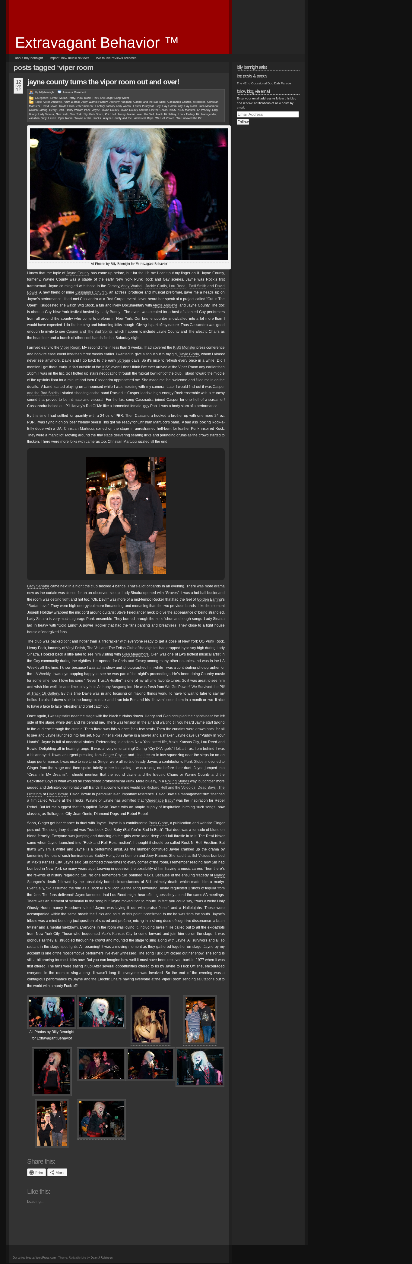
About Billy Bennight (29, 58)
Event (54, 97)
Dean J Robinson (102, 1257)
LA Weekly (203, 110)
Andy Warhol (72, 101)
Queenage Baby (160, 800)
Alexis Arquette (52, 101)
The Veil (149, 114)
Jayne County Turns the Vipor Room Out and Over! (103, 82)
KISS (173, 110)
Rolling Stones (177, 781)
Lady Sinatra (46, 114)
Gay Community (172, 106)
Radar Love (134, 114)
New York (62, 114)
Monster (188, 347)
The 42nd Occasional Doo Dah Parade (264, 83)
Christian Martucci (79, 428)
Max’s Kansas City (117, 934)
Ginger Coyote (115, 755)
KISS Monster (186, 110)
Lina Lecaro (145, 755)
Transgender (208, 114)
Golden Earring (38, 110)
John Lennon (127, 856)
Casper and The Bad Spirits (89, 331)
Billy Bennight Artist (252, 67)
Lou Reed (177, 286)
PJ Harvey (119, 114)
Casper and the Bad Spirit (149, 101)
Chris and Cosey (132, 661)
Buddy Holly (104, 856)
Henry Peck (56, 110)
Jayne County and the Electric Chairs (144, 110)
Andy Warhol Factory (94, 101)
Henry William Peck (78, 110)
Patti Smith (96, 114)
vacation (34, 118)
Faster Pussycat (143, 106)
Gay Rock (190, 106)
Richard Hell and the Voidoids (171, 787)
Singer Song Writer (117, 97)
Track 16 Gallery (166, 114)
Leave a (74, 92)
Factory (100, 106)
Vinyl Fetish (48, 118)
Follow (243, 122)
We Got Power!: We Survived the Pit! (178, 118)
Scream (123, 360)
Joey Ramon (156, 856)
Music (63, 97)
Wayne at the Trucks (87, 118)
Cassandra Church (179, 101)
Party (72, 97)
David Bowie (49, 106)
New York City (78, 114)
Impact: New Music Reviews (69, 58)
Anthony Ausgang (120, 101)
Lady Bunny (110, 312)
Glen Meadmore (209, 106)
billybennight (47, 92)
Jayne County (110, 110)
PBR (108, 114)
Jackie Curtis (156, 286)
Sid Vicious (201, 856)
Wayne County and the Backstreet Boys (128, 118)
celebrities (199, 101)
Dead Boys (207, 787)
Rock (96, 97)
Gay (158, 106)
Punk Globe (194, 761)
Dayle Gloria (66, 106)
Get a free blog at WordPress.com (34, 1257)
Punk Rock (84, 97)
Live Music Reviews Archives (116, 58)
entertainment (84, 106)
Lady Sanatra (38, 586)
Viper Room (65, 118)
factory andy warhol (118, 106)
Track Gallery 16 (188, 114)
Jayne (96, 110)
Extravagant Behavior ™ (97, 42)
